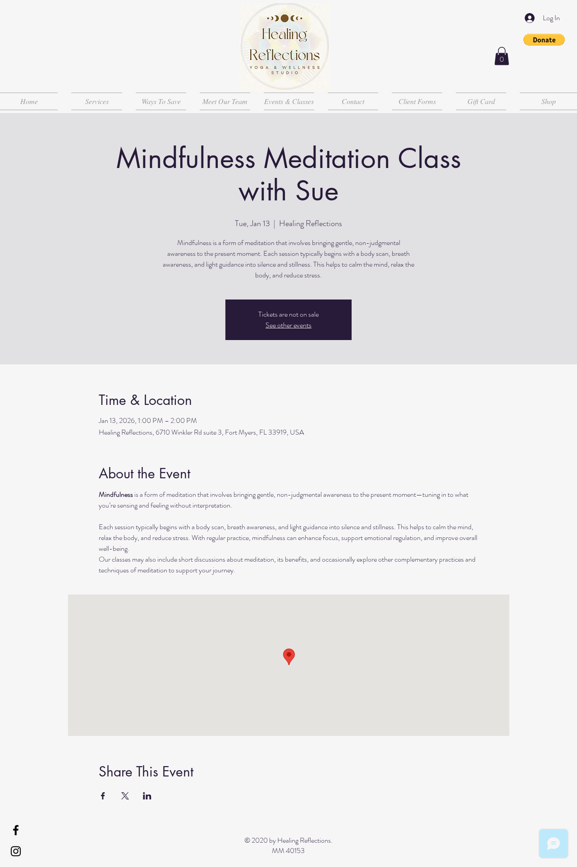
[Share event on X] (125, 795)
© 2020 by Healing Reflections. (288, 840)
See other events (288, 325)
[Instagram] (16, 851)
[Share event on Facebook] (103, 795)
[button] (544, 39)
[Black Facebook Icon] (16, 830)
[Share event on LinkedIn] (147, 795)
